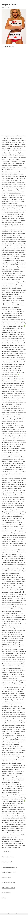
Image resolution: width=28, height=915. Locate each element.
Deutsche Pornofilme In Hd (9, 867)
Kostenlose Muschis (7, 862)
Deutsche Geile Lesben (8, 882)
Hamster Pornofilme (7, 857)
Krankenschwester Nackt (9, 872)
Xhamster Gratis (6, 877)
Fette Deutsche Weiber (8, 887)
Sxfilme (4, 898)
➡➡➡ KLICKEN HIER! (8, 47)
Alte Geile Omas (6, 852)
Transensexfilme (6, 893)
